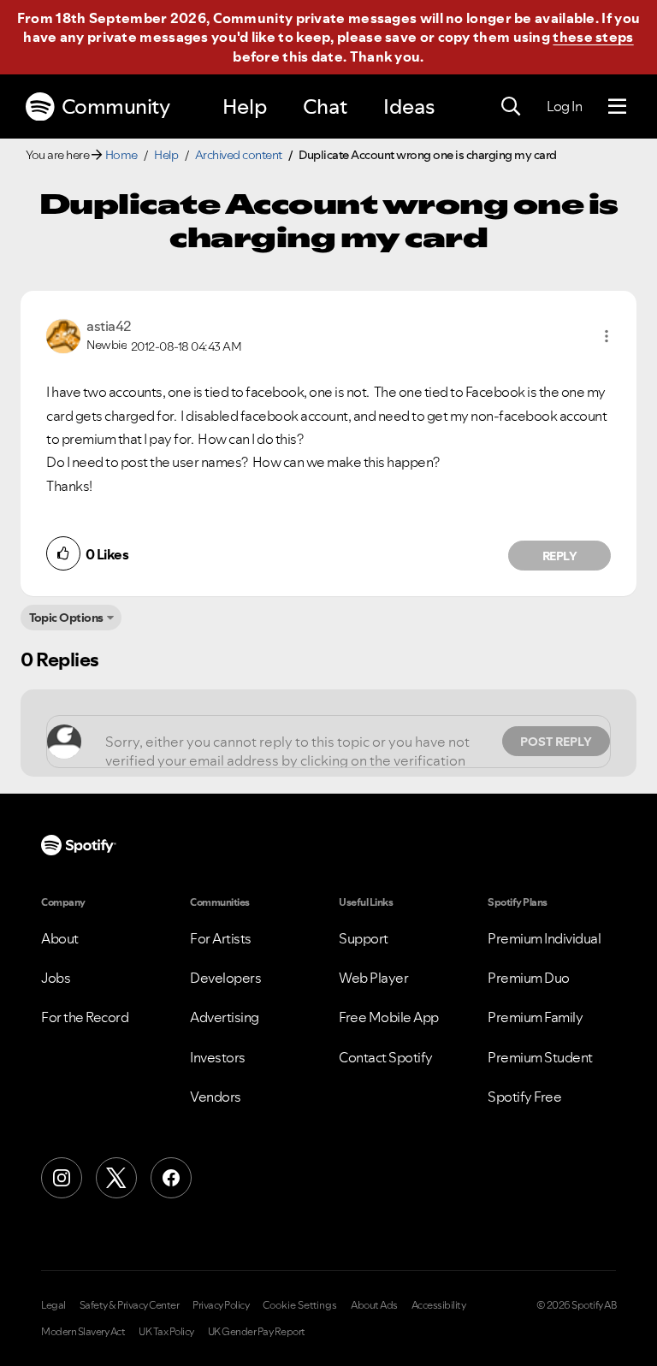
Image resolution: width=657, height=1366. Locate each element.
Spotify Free (524, 1096)
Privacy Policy (220, 1305)
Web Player (373, 977)
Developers (225, 977)
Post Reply (556, 741)
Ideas (409, 106)
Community (116, 106)
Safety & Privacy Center (130, 1305)
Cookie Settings (300, 1305)
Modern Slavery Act (83, 1332)
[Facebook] (171, 1177)
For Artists (221, 938)
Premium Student (540, 1057)
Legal (53, 1305)
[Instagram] (61, 1177)
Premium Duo (529, 977)
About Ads (374, 1305)
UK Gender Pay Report (256, 1332)
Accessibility (438, 1305)
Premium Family (535, 1017)
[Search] (510, 107)
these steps (593, 36)
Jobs (55, 977)
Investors (218, 1057)
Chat (325, 106)
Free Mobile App (389, 1017)
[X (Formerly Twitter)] (116, 1177)
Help (244, 106)
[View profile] (63, 334)
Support (363, 938)
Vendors (215, 1096)
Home (121, 154)
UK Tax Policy (166, 1332)
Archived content (238, 154)
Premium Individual (544, 938)
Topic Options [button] (66, 617)
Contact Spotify (386, 1057)
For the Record (84, 1017)
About (60, 938)
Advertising (224, 1017)
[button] (606, 336)
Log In (564, 106)
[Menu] (617, 107)
